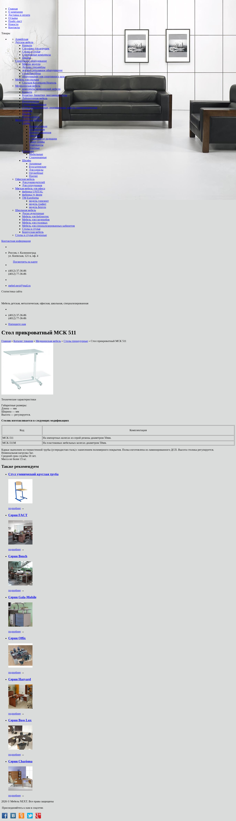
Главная (13, 8)
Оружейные (36, 172)
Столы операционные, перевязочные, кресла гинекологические (59, 107)
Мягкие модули (31, 64)
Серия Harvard (19, 679)
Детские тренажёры (33, 67)
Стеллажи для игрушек (35, 48)
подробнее (14, 508)
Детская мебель (24, 42)
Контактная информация (16, 241)
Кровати (27, 45)
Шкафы (26, 57)
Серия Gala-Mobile (22, 597)
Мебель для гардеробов (36, 219)
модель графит (37, 204)
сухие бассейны (31, 73)
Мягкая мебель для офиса (30, 188)
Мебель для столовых (35, 222)
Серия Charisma (20, 761)
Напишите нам (17, 324)
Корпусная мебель (33, 232)
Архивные (35, 163)
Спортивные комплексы (36, 54)
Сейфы (26, 123)
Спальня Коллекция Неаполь (39, 82)
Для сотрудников (32, 185)
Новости (13, 24)
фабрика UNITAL (32, 191)
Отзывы (13, 18)
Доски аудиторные (33, 213)
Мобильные (36, 154)
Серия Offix (17, 638)
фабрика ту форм (32, 194)
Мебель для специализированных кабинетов (48, 225)
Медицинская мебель (27, 85)
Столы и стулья (31, 51)
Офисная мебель (25, 179)
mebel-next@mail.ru (19, 285)
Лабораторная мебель (34, 98)
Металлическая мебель (28, 120)
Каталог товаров (23, 341)
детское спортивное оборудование (42, 70)
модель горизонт (39, 200)
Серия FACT (17, 515)
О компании (15, 11)
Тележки (27, 110)
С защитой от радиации (43, 138)
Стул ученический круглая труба (33, 474)
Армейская (21, 39)
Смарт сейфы (37, 141)
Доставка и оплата (19, 14)
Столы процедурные (34, 104)
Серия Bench (17, 556)
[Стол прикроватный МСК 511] (27, 393)
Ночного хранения (40, 132)
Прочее (33, 176)
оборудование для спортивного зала (43, 76)
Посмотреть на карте (25, 261)
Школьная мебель (25, 210)
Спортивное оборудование (31, 60)
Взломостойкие (38, 126)
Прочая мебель (31, 116)
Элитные (34, 148)
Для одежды (36, 169)
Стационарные (38, 157)
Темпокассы (36, 144)
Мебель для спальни (27, 79)
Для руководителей (33, 182)
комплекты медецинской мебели (41, 88)
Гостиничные (37, 129)
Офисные (34, 135)
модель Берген (37, 207)
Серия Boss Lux (20, 720)
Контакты (14, 27)
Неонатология (30, 101)
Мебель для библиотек (35, 216)
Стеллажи (28, 151)
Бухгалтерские (37, 166)
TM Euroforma (30, 197)
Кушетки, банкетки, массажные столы (44, 95)
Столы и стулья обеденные (31, 235)
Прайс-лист (15, 21)
